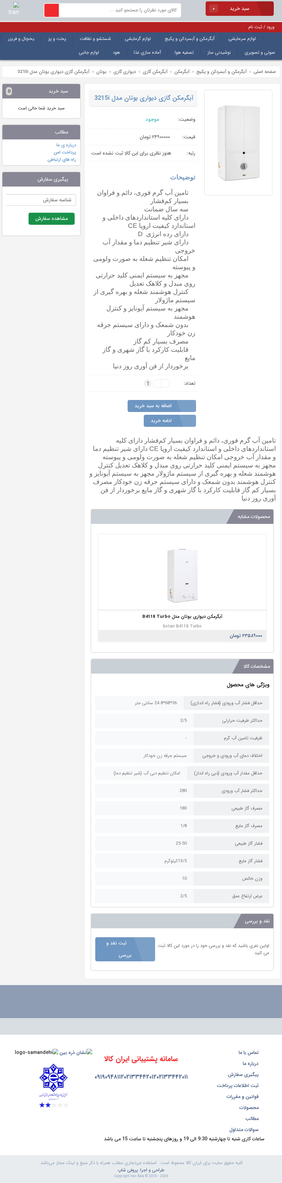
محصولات (249, 1107)
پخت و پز (57, 38)
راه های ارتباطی (61, 159)
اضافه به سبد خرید (153, 406)
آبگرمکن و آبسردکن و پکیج (190, 38)
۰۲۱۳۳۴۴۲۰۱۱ (172, 1077)
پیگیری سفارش (244, 1074)
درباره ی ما (66, 145)
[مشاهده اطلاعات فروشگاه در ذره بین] (75, 1052)
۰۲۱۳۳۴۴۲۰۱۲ (140, 1077)
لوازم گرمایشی (138, 38)
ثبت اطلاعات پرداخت (238, 1085)
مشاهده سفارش (51, 218)
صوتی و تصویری (260, 52)
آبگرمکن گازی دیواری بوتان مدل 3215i (143, 98)
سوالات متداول (244, 1129)
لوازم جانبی (89, 52)
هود (116, 52)
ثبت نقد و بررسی (119, 949)
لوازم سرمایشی (242, 38)
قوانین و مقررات (243, 1096)
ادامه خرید (162, 420)
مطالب (252, 1118)
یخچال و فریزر (21, 38)
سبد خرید (232, 8)
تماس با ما (249, 1052)
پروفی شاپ (128, 1170)
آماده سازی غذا (147, 52)
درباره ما (251, 1063)
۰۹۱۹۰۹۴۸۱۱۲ (109, 1077)
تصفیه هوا (184, 52)
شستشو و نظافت (95, 38)
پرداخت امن (65, 152)
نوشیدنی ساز (219, 52)
